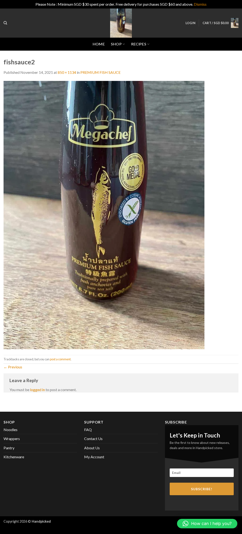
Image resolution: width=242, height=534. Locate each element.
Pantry (9, 448)
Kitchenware (14, 457)
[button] (190, 23)
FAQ (88, 429)
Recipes (138, 44)
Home (99, 44)
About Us (92, 448)
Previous (13, 367)
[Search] (5, 22)
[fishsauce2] (104, 214)
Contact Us (93, 438)
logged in (37, 389)
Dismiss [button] (200, 4)
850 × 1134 (67, 72)
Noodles (10, 429)
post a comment (60, 359)
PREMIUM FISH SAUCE (100, 72)
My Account (94, 457)
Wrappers (12, 438)
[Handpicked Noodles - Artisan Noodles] (121, 23)
